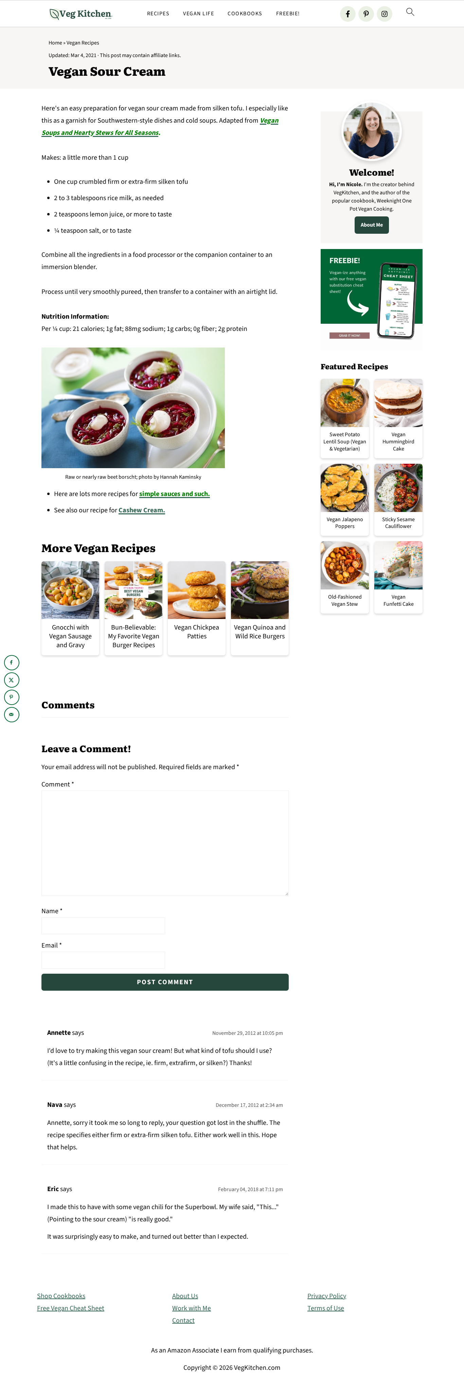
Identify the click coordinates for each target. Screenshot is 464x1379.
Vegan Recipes (83, 43)
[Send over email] (11, 714)
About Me (372, 225)
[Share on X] (11, 680)
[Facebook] (348, 14)
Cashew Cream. (142, 510)
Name (52, 911)
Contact (183, 1320)
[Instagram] (384, 14)
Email (51, 945)
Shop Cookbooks (61, 1296)
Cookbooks (245, 14)
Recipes (158, 14)
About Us (185, 1296)
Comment (57, 784)
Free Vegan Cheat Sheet (70, 1308)
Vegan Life (198, 14)
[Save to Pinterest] (11, 697)
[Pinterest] (366, 14)
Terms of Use (325, 1308)
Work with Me (191, 1308)
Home (55, 43)
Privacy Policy (326, 1296)
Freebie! (288, 14)
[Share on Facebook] (11, 662)
